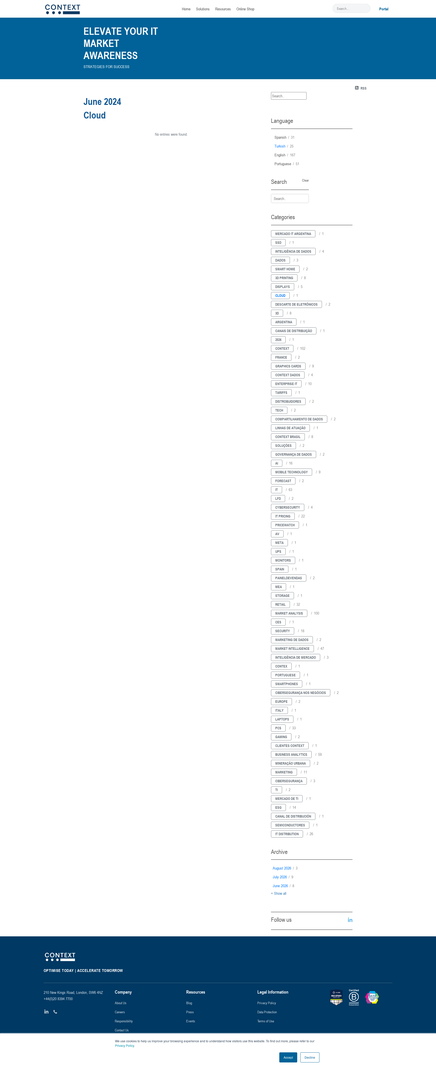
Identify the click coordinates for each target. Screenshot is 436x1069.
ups (278, 551)
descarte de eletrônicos (296, 304)
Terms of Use (265, 1021)
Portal (384, 8)
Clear (305, 180)
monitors (283, 560)
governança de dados (293, 454)
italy (279, 710)
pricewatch (285, 525)
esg (278, 807)
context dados (287, 375)
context (282, 348)
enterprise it (286, 384)
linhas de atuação (290, 428)
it (276, 489)
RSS (364, 88)
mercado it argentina (293, 234)
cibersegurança (289, 781)
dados (280, 260)
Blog (189, 1003)
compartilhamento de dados (299, 419)
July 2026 (283, 876)
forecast (283, 481)
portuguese (287, 163)
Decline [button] (310, 1057)
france (281, 357)
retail (280, 604)
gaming (281, 737)
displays (282, 286)
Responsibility (124, 1021)
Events (190, 1021)
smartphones (286, 684)
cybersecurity (287, 507)
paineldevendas (288, 578)
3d (277, 313)
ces (278, 622)
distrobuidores (288, 401)
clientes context (289, 745)
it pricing (282, 516)
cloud (280, 295)
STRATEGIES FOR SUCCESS (106, 66)
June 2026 (283, 885)
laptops (282, 719)
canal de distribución (293, 816)
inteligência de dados (293, 251)
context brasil (288, 437)
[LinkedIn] (46, 1011)
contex (281, 666)
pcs (278, 728)
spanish (284, 137)
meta (279, 542)
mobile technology (291, 472)
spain (279, 569)
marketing (284, 772)
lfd (278, 498)
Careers (120, 1012)
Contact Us (122, 1030)
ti (276, 790)
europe (281, 701)
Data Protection (267, 1012)
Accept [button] (288, 1057)
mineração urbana (290, 763)
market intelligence (292, 648)
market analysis (289, 613)
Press (190, 1012)
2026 (278, 339)
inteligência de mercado (295, 657)
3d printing (284, 278)
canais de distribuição (293, 331)
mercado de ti (286, 798)
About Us (120, 1003)
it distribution (287, 834)
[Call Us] (55, 1011)
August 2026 (285, 868)
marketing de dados (292, 640)
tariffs (281, 392)
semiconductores (290, 825)
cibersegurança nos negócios (300, 692)
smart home (285, 269)
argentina (283, 322)
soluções (283, 445)
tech (279, 410)
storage (282, 595)
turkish (284, 146)
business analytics (291, 754)
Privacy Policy (124, 1045)
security (282, 631)
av (277, 534)
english (285, 154)
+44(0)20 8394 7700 (58, 998)
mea (278, 587)
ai (276, 463)
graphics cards (288, 366)
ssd (278, 242)
